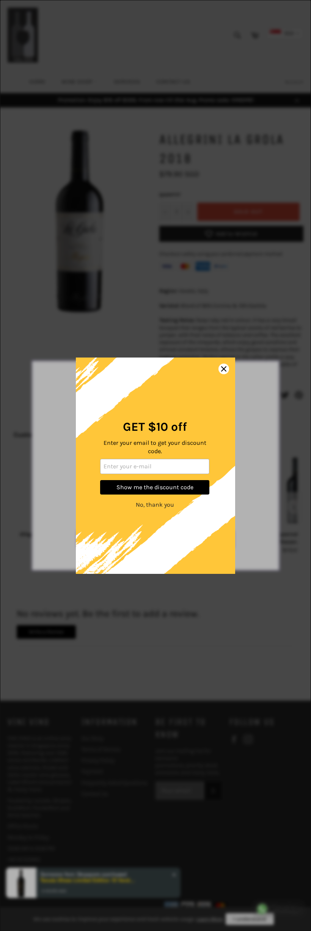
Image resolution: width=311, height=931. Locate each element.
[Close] (223, 369)
